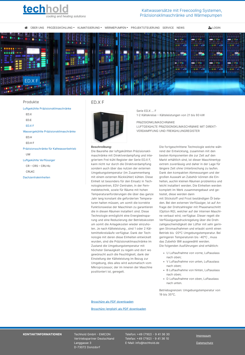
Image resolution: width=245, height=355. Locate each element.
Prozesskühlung (59, 27)
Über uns (37, 27)
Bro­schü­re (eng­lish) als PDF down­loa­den (118, 309)
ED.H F (30, 143)
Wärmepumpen (115, 27)
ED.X (29, 114)
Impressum (203, 335)
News (181, 27)
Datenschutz (204, 343)
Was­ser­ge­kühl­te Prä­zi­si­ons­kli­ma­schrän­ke (49, 131)
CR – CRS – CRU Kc (38, 166)
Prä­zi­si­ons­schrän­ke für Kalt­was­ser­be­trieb (49, 148)
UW (28, 154)
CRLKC (30, 171)
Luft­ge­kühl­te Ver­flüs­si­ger (39, 160)
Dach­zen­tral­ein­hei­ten (36, 177)
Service (168, 27)
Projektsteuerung (145, 27)
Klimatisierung (88, 27)
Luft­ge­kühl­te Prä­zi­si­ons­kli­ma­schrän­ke (47, 108)
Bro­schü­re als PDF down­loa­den (112, 301)
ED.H (29, 137)
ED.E (29, 120)
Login (216, 27)
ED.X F (30, 125)
